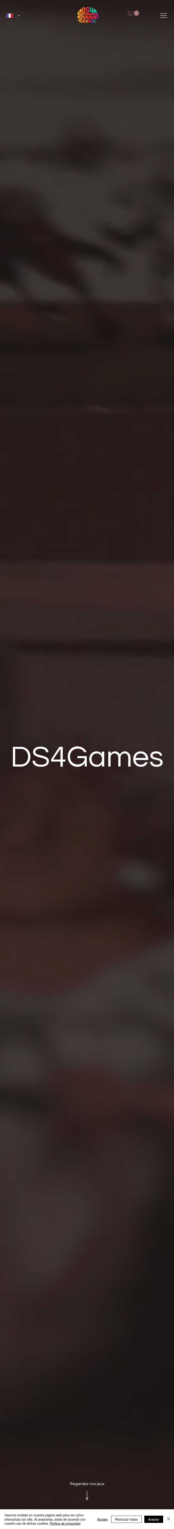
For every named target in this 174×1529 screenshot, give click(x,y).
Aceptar (153, 1519)
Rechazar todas (126, 1519)
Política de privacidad (65, 1523)
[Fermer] (168, 1519)
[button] (133, 13)
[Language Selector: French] (13, 16)
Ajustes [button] (102, 1519)
